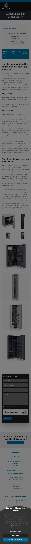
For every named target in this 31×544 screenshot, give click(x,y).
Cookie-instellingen (15, 531)
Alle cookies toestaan (15, 539)
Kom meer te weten (15, 528)
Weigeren (15, 535)
